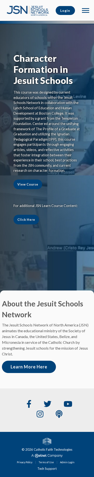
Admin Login (67, 462)
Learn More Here (29, 366)
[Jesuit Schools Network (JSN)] (28, 9)
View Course (27, 184)
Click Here (26, 219)
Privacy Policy (24, 462)
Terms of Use (46, 462)
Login (65, 10)
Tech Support (46, 468)
